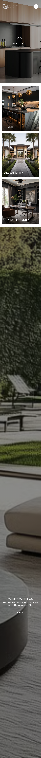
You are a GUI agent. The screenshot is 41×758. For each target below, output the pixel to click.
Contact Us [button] (20, 612)
